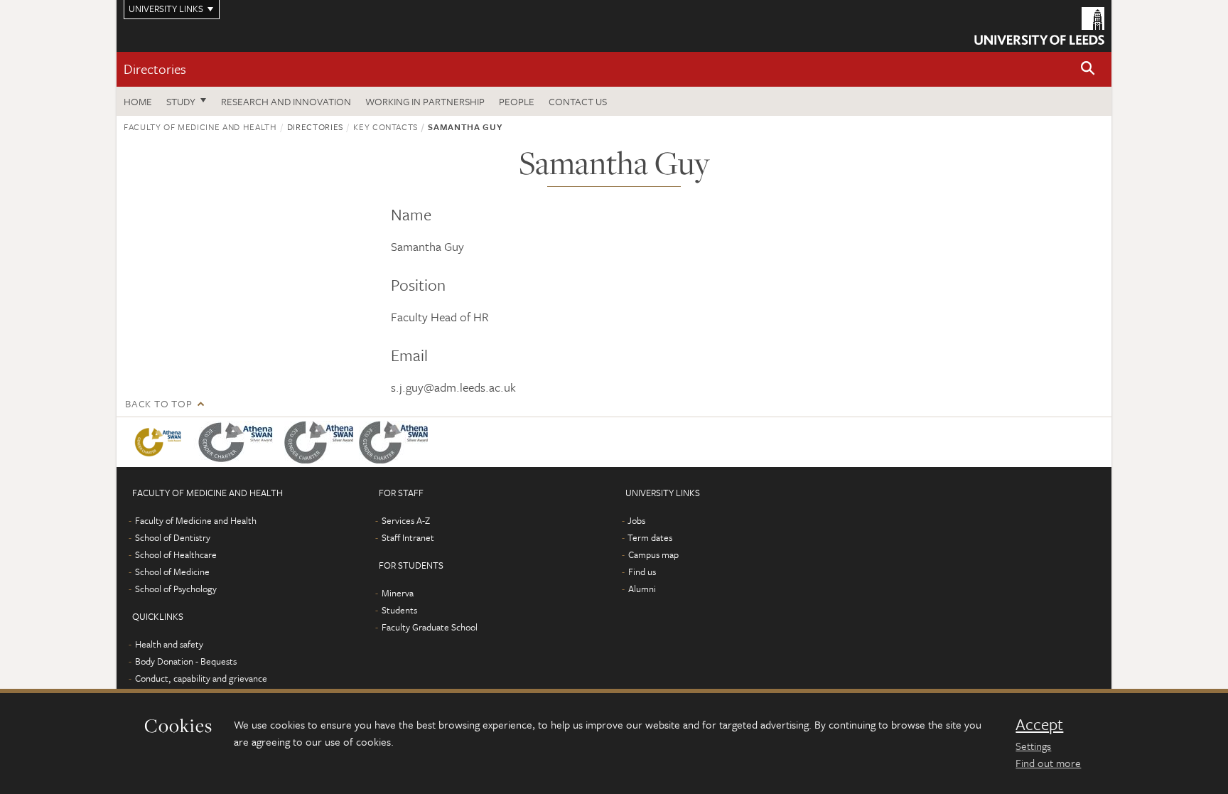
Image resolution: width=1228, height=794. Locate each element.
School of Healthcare (176, 554)
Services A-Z (406, 520)
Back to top (158, 403)
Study (180, 101)
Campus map (653, 554)
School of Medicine (172, 571)
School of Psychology (176, 588)
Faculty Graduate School (430, 627)
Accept (1039, 724)
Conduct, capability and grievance (201, 678)
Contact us (578, 101)
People (516, 101)
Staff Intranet (408, 537)
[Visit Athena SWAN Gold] (160, 442)
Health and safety (169, 644)
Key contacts (385, 126)
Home (138, 101)
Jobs (636, 520)
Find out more (1048, 763)
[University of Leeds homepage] (1039, 26)
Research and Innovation (286, 101)
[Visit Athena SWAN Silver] (238, 442)
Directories (155, 68)
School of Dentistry (172, 537)
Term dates (650, 537)
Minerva (398, 593)
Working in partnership (425, 101)
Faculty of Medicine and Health (200, 126)
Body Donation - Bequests (186, 661)
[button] (1088, 69)
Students (399, 610)
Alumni (642, 588)
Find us (642, 571)
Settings (1033, 745)
